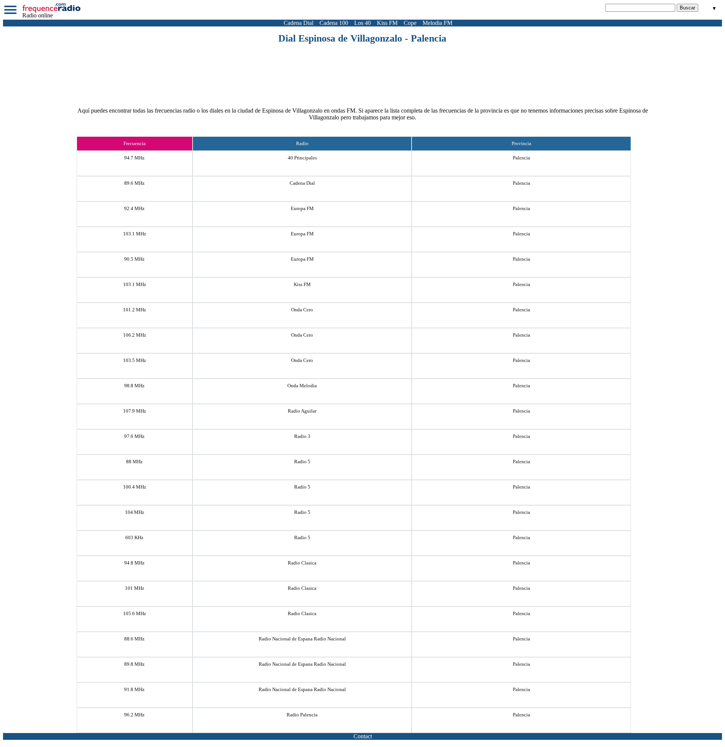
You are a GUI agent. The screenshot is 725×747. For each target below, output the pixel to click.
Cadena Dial (298, 23)
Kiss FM (387, 23)
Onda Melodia (302, 385)
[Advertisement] (362, 65)
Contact (362, 736)
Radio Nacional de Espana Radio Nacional (302, 639)
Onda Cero (302, 309)
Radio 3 (302, 436)
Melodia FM (437, 23)
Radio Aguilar (302, 411)
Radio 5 (302, 461)
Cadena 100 (333, 23)
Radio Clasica (302, 563)
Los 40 (362, 23)
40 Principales (302, 158)
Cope (410, 23)
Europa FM (302, 208)
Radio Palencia (302, 715)
